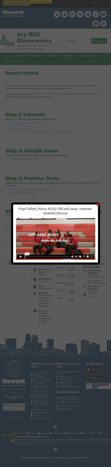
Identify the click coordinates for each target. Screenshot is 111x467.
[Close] (98, 204)
